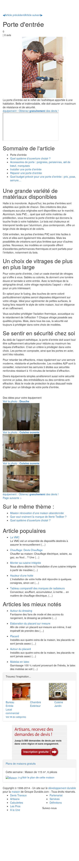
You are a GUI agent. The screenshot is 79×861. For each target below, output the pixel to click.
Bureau (10, 702)
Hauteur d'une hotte (21, 575)
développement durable (62, 788)
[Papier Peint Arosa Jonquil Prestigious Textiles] (58, 691)
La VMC (14, 537)
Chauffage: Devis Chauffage (26, 550)
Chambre (35, 702)
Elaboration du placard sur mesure (30, 623)
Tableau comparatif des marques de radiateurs (37, 588)
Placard (14, 636)
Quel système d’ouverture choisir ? (30, 158)
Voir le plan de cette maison (38, 777)
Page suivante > (12, 498)
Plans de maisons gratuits (21, 763)
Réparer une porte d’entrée (26, 173)
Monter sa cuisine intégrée (25, 563)
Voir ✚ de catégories (16, 716)
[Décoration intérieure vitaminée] (21, 691)
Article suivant (33, 15)
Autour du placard (20, 649)
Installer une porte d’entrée (26, 169)
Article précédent (13, 15)
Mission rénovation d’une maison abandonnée (37, 513)
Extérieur (35, 706)
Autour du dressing (21, 610)
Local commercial (12, 711)
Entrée (9, 706)
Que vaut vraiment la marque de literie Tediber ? (38, 516)
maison (16, 791)
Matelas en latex (19, 661)
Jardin (58, 706)
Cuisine (58, 702)
